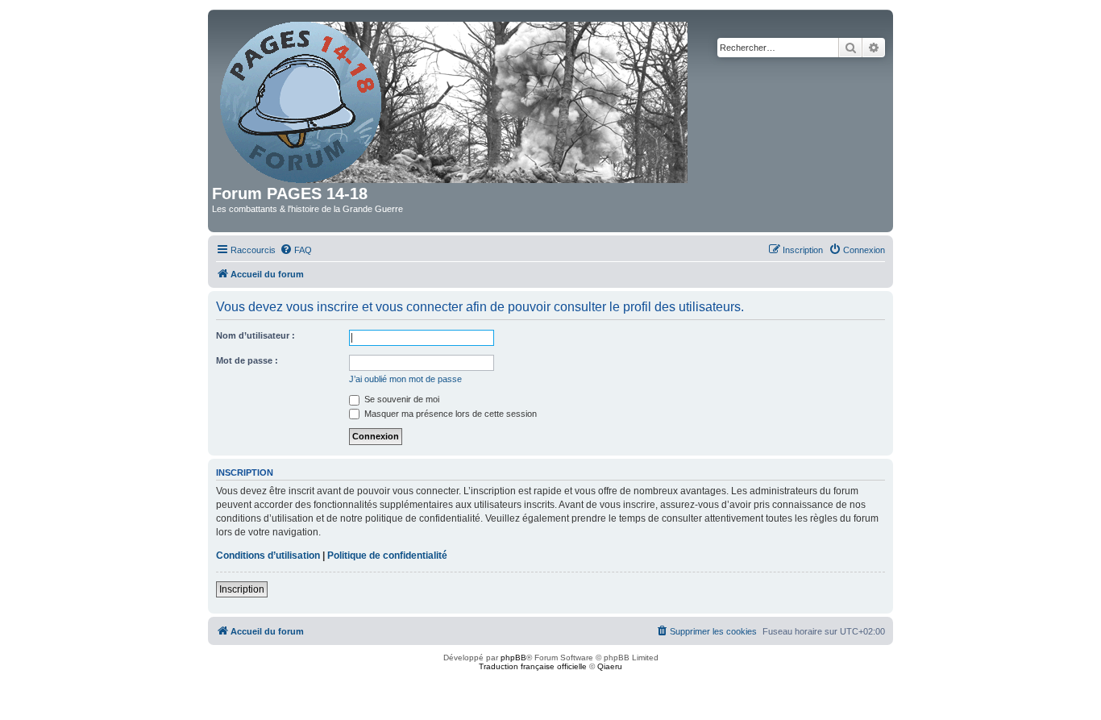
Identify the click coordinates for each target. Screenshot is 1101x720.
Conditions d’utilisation (268, 555)
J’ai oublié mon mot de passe (405, 379)
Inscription (241, 589)
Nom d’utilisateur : (255, 335)
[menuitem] (296, 250)
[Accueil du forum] (455, 99)
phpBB (513, 657)
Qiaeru (609, 666)
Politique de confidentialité (387, 555)
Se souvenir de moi (400, 399)
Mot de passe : (247, 360)
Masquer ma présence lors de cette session (449, 413)
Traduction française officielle (533, 666)
